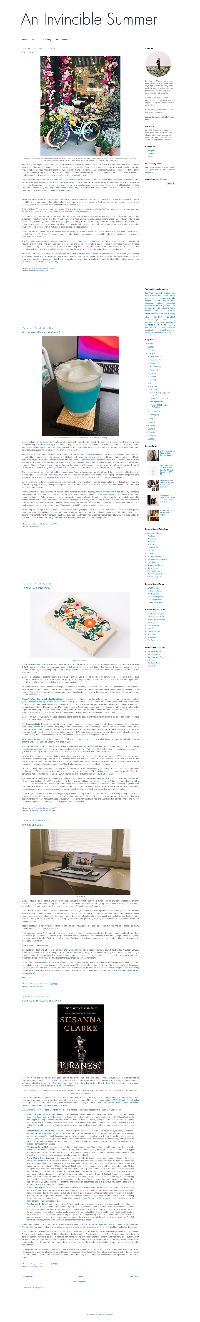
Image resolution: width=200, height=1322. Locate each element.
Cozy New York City (155, 657)
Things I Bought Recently (36, 588)
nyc (156, 319)
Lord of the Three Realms (157, 559)
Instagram (151, 151)
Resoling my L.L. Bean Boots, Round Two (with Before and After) (167, 499)
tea (47, 270)
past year (67, 190)
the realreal (167, 327)
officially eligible (80, 209)
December (154, 356)
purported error (127, 781)
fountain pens (169, 300)
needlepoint (149, 320)
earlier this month (87, 241)
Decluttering (46, 40)
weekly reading (151, 332)
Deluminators (153, 539)
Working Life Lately (32, 824)
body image (163, 295)
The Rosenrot (153, 640)
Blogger (110, 1314)
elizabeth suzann (152, 300)
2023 (150, 347)
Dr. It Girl (151, 545)
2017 (150, 429)
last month (53, 1110)
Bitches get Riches (155, 591)
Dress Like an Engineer (156, 620)
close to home (52, 167)
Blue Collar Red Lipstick (156, 614)
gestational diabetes (154, 303)
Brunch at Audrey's (155, 654)
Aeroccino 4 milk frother (89, 438)
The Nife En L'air (154, 571)
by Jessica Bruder (40, 1131)
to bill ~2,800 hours (73, 953)
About (34, 40)
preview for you (78, 1188)
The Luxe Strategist (155, 600)
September (154, 367)
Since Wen (152, 637)
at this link (149, 172)
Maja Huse (152, 562)
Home (25, 40)
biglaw (31, 986)
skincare (149, 325)
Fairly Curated (153, 548)
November (154, 360)
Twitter (150, 156)
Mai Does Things (154, 663)
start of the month (50, 442)
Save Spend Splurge (155, 597)
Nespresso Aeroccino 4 (51, 241)
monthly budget (164, 316)
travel (167, 330)
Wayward (151, 666)
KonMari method (153, 293)
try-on (173, 330)
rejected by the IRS (105, 781)
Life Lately (27, 52)
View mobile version (80, 1281)
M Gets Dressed (154, 631)
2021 (150, 354)
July (152, 373)
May (152, 380)
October (153, 363)
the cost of (155, 327)
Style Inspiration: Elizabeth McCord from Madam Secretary (167, 484)
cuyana (163, 298)
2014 (150, 439)
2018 (150, 425)
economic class (92, 185)
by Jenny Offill (37, 1147)
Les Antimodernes (154, 556)
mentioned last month (37, 664)
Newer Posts (28, 1276)
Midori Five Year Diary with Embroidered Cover (43, 699)
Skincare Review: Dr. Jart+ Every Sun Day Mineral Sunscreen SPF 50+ (166, 470)
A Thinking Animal (154, 651)
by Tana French (40, 1204)
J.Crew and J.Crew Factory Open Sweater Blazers (167, 453)
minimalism (152, 313)
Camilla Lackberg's (96, 1224)
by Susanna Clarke (116, 1103)
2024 (150, 343)
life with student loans (164, 308)
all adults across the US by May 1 (84, 457)
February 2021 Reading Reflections (42, 1000)
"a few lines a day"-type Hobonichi (41, 702)
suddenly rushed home (63, 472)
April (152, 383)
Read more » (27, 977)
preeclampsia (159, 322)
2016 (150, 432)
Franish (150, 628)
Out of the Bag (153, 568)
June (152, 377)
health (159, 305)
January (153, 415)
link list (159, 310)
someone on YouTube (61, 500)
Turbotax (26, 746)
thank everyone (68, 1249)
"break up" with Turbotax (83, 749)
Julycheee (151, 660)
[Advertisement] (80, 302)
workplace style (164, 332)
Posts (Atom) (37, 1288)
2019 (150, 422)
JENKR (150, 553)
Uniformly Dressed (155, 574)
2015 (150, 436)
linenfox (148, 311)
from (58, 190)
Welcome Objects (154, 577)
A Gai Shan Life (153, 588)
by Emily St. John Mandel (45, 1114)
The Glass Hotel (39, 1117)
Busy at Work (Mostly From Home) (41, 332)
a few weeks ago (58, 1083)
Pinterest (151, 153)
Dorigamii (151, 542)
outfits (164, 319)
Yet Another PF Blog (155, 603)
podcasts (148, 322)
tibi (174, 327)
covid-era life (33, 270)
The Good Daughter (54, 1169)
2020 (150, 419)
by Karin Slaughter (40, 1158)
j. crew (166, 305)
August (153, 370)
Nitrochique (152, 634)
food (40, 810)
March (152, 387)
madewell (171, 311)
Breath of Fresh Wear (156, 617)
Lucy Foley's (90, 1239)
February (154, 411)
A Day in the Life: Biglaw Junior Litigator (166, 513)
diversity (42, 270)
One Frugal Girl (153, 594)
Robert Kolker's (45, 1133)
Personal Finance (62, 40)
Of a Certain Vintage (155, 565)
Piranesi (31, 1188)
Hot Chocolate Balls (31, 724)
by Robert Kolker (122, 1100)
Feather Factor (153, 625)
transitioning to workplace (155, 330)
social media (160, 325)
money (45, 810)
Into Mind (151, 551)
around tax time (44, 749)
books (31, 1266)
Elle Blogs (151, 623)
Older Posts (133, 1276)
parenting (172, 320)
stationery (52, 810)
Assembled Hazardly (155, 533)
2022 (150, 350)
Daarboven (152, 536)
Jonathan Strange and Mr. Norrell (93, 1198)
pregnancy (170, 322)
